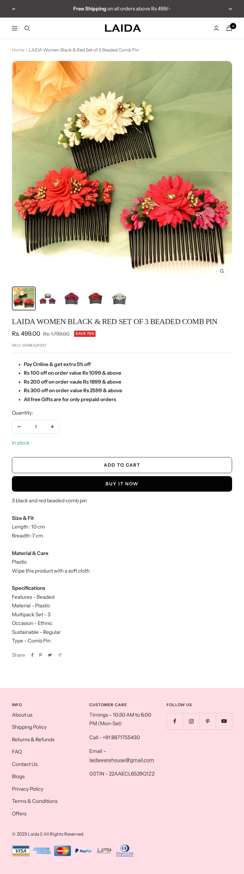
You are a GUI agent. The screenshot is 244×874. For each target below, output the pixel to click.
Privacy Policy (27, 789)
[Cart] (229, 28)
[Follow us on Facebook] (175, 721)
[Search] (27, 28)
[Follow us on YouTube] (224, 721)
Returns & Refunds (33, 739)
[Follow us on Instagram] (191, 721)
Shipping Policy (29, 727)
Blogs (18, 776)
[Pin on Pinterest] (40, 655)
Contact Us (24, 764)
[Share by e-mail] (60, 655)
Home (18, 50)
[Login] (216, 28)
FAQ (17, 752)
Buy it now (122, 484)
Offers (19, 814)
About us (22, 715)
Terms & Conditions (34, 801)
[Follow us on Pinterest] (207, 721)
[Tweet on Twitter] (49, 655)
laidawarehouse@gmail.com (121, 760)
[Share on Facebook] (32, 655)
